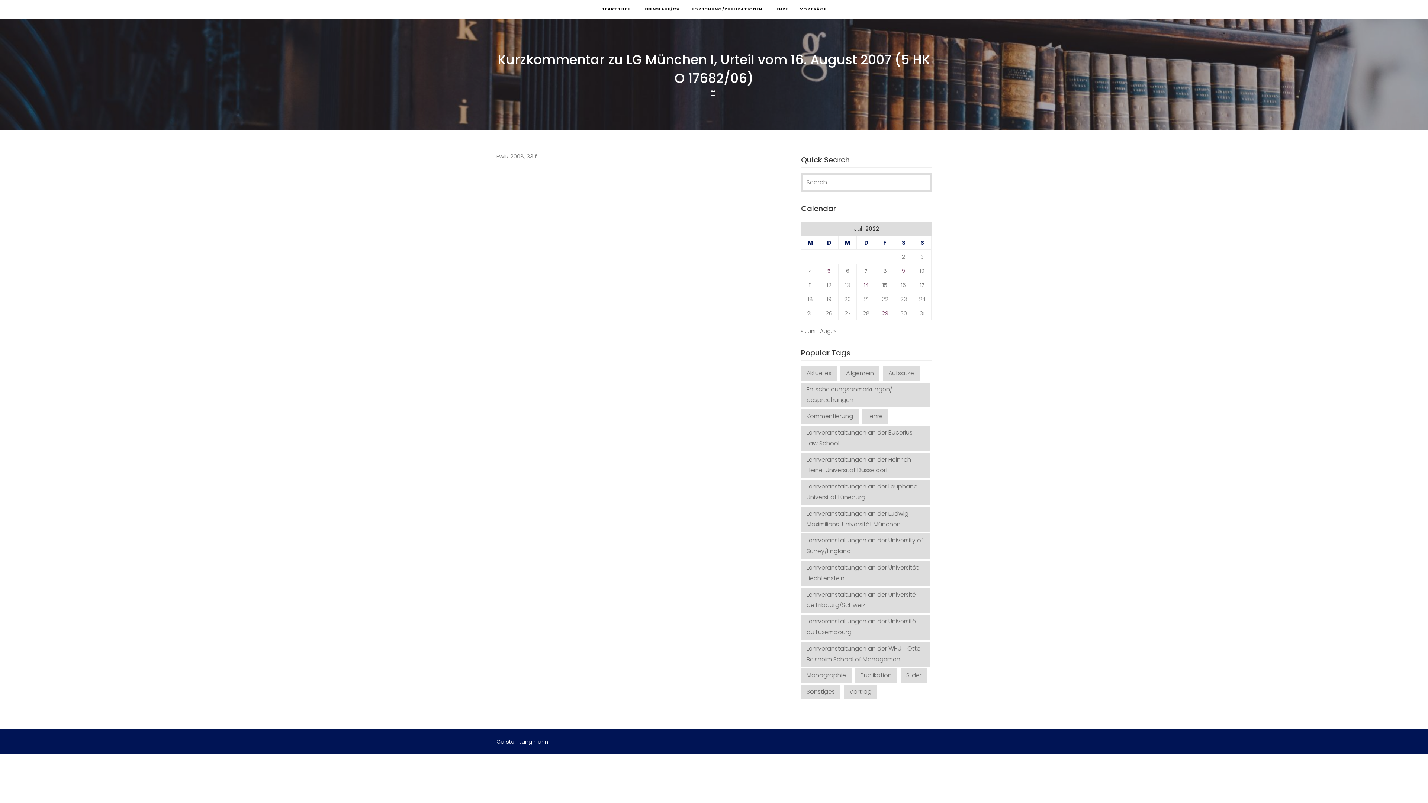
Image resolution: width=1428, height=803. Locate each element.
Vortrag (860, 691)
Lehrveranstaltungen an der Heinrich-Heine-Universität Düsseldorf (860, 465)
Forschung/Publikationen (727, 9)
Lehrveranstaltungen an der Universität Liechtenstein (863, 573)
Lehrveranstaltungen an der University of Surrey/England (865, 545)
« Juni (808, 331)
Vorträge (813, 9)
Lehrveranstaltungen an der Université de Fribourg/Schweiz (861, 600)
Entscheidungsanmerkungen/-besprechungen (851, 394)
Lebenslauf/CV (661, 9)
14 (866, 285)
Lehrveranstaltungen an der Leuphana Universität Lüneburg (862, 492)
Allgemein (860, 373)
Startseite (615, 9)
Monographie (826, 675)
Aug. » (828, 331)
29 (885, 313)
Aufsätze (901, 373)
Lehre (781, 9)
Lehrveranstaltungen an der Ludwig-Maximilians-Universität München (859, 519)
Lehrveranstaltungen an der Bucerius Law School (860, 438)
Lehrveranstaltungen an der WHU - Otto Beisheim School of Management (864, 654)
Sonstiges (821, 691)
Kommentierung (830, 416)
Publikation (876, 675)
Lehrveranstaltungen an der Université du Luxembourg (861, 626)
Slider (914, 675)
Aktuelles (819, 373)
